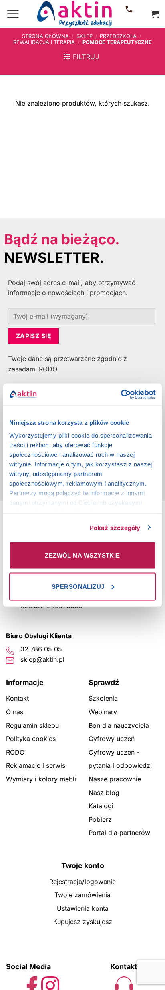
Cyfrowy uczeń (112, 739)
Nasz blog (104, 793)
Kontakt (17, 698)
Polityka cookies (31, 739)
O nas (14, 712)
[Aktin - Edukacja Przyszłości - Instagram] (50, 985)
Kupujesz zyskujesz (82, 922)
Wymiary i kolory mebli (41, 779)
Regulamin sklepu (32, 725)
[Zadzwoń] (129, 14)
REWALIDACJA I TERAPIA (44, 42)
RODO (15, 752)
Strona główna (45, 36)
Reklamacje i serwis (35, 765)
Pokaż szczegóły (115, 527)
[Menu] (13, 14)
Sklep (84, 36)
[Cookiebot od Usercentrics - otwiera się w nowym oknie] (121, 394)
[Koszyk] (155, 14)
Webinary (103, 712)
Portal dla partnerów (119, 833)
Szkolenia (103, 698)
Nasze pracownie (115, 779)
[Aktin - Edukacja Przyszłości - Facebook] (32, 985)
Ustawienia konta (83, 908)
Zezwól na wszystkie (82, 555)
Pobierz (100, 819)
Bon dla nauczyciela (119, 725)
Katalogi (101, 806)
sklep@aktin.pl (42, 659)
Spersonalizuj (78, 586)
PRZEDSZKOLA (118, 36)
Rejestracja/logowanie (82, 882)
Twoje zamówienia (82, 895)
